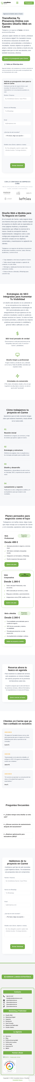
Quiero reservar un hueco (17, 697)
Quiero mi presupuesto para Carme (16, 58)
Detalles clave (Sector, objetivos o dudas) (15, 144)
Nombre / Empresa (9, 95)
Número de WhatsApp (10, 107)
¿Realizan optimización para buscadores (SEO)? (14, 835)
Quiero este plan (11, 564)
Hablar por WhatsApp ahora (14, 64)
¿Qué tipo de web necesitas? (12, 132)
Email (5, 120)
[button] (17, 3)
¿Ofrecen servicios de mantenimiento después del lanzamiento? (17, 825)
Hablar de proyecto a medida (15, 641)
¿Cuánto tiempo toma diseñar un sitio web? (17, 816)
